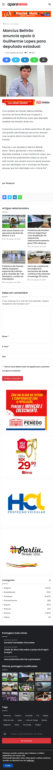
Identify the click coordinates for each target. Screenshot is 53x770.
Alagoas (7, 588)
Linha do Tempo (32, 720)
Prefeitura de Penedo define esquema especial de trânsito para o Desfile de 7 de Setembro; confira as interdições (13, 272)
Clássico (18, 716)
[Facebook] (6, 59)
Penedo (7, 613)
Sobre (17, 725)
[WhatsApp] (34, 59)
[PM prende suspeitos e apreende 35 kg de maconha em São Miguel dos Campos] (43, 696)
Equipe (45, 716)
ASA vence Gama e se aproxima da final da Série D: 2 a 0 (13, 233)
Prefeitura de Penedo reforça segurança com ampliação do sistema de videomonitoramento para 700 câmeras (38, 237)
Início (6, 24)
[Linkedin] (25, 59)
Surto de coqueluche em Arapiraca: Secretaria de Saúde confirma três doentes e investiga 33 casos (39, 271)
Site (4, 356)
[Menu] (3, 5)
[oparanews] (18, 4)
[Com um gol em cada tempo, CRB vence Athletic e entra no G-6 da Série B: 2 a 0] (26, 686)
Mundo (44, 720)
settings (30, 760)
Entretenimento (10, 600)
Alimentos (7, 716)
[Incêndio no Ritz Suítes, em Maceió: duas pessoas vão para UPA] (43, 686)
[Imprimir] (43, 59)
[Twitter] (16, 59)
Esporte (7, 605)
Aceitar (8, 765)
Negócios (7, 725)
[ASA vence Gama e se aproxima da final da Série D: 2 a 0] (13, 221)
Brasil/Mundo (9, 592)
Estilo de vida (9, 720)
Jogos (19, 720)
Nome (5, 336)
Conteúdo (29, 716)
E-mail (5, 346)
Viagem (38, 725)
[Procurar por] (49, 5)
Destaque (15, 24)
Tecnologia (27, 725)
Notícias (7, 609)
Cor (37, 716)
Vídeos (7, 617)
